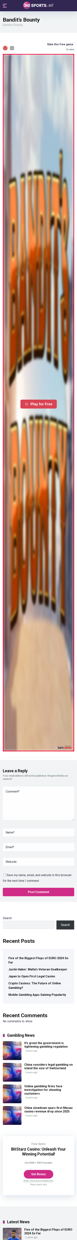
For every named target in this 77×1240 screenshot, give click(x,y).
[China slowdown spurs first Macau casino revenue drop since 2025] (12, 1124)
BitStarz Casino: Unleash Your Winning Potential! (38, 1151)
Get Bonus (38, 1174)
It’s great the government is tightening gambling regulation (46, 1044)
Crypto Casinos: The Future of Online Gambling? (34, 985)
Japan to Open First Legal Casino (31, 976)
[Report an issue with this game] (5, 48)
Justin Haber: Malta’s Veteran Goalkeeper (37, 969)
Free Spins (38, 1144)
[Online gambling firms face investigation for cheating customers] (12, 1102)
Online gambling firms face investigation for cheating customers (43, 1089)
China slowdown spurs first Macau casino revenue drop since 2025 (48, 1109)
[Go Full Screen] (12, 48)
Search (7, 918)
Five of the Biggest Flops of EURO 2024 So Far (38, 960)
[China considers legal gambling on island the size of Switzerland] (12, 1080)
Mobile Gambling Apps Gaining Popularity (37, 995)
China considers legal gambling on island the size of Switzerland (48, 1066)
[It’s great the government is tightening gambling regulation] (12, 1059)
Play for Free (41, 404)
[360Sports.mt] (38, 5)
